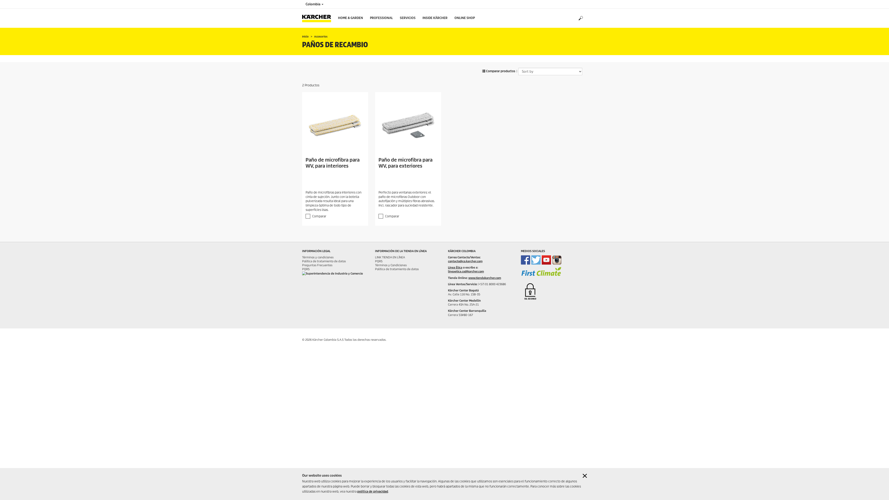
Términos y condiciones (318, 257)
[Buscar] (580, 18)
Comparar (319, 216)
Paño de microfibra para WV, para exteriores (405, 163)
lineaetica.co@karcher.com (466, 271)
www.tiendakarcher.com (484, 278)
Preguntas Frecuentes (317, 265)
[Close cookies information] (585, 476)
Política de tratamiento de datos (324, 261)
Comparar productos (500, 71)
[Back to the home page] (318, 18)
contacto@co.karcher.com (465, 261)
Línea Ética (455, 267)
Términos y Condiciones (391, 265)
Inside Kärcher (435, 18)
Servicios (408, 18)
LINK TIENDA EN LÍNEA (390, 257)
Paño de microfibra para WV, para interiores (333, 163)
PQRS (306, 269)
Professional (381, 18)
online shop (464, 18)
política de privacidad (372, 492)
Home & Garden (350, 18)
